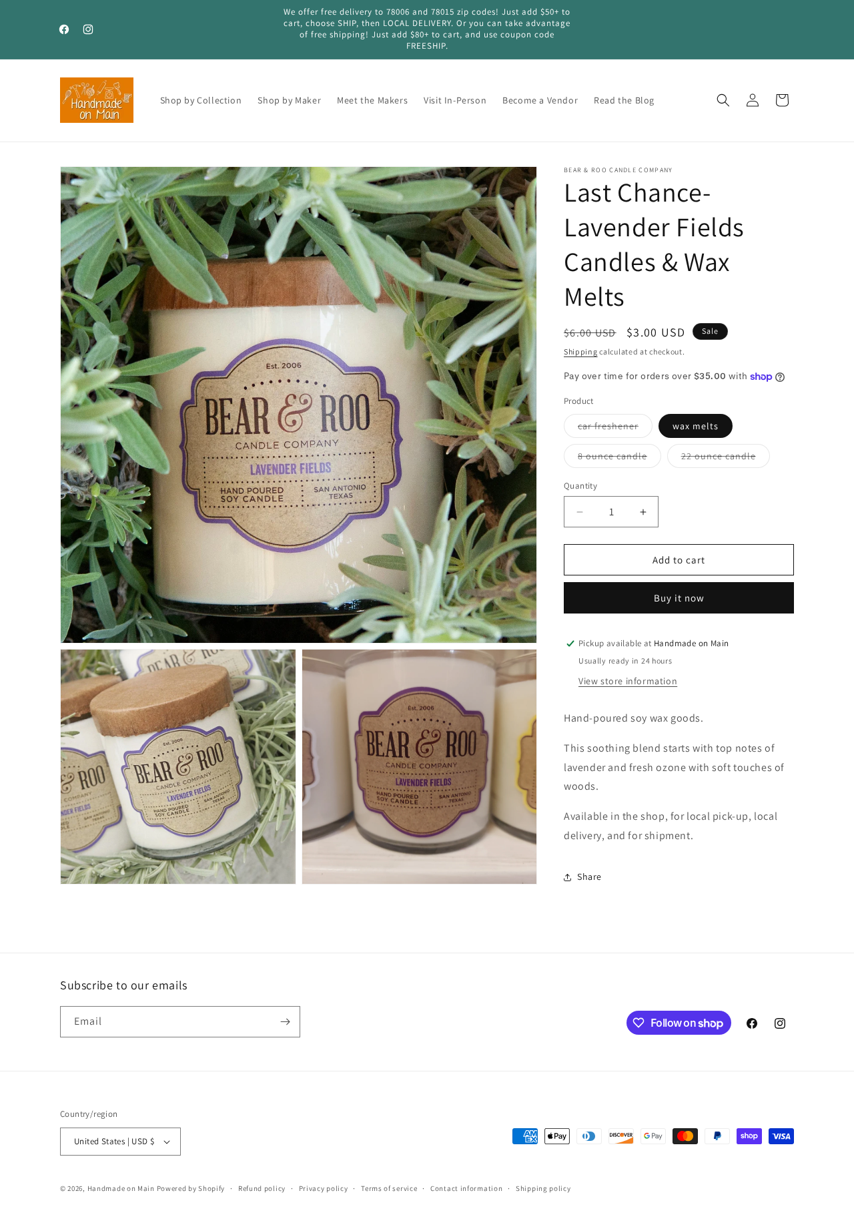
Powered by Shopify (191, 1188)
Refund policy (262, 1188)
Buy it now (679, 597)
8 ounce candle (619, 458)
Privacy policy (323, 1188)
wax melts (696, 426)
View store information (627, 681)
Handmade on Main (121, 1188)
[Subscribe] (285, 1021)
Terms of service (389, 1188)
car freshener (615, 428)
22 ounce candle (725, 458)
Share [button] (589, 877)
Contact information (466, 1188)
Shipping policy (543, 1188)
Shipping (581, 351)
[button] (723, 100)
